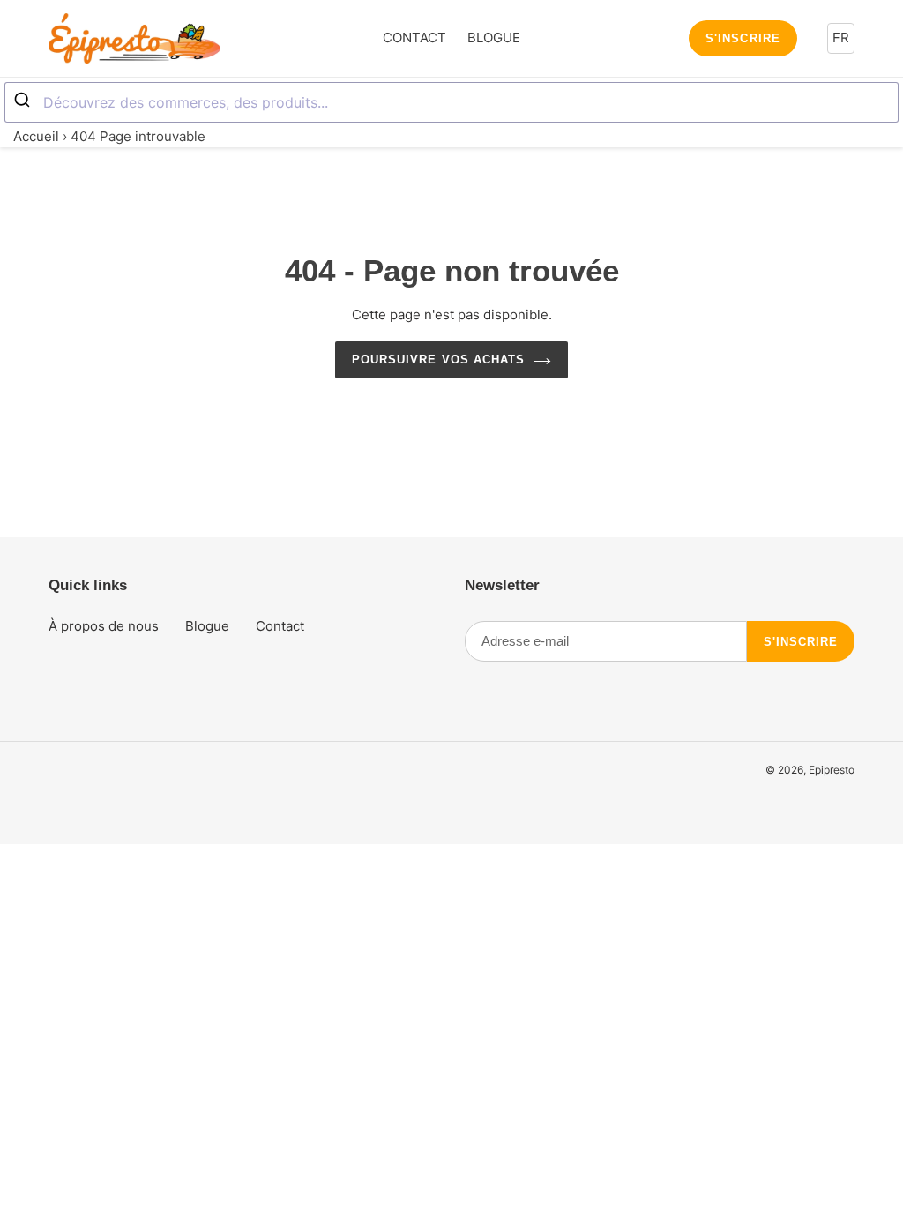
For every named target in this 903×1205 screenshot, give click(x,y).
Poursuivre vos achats (438, 359)
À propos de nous (104, 625)
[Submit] (24, 100)
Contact (280, 625)
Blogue (207, 625)
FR (840, 37)
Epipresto (831, 769)
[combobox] (451, 102)
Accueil (36, 136)
